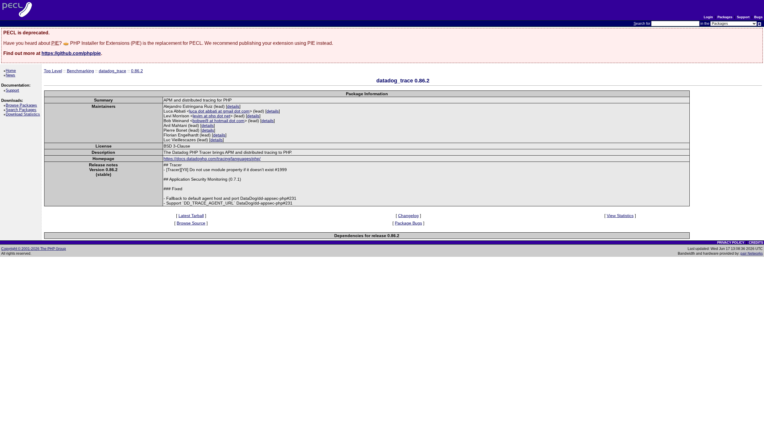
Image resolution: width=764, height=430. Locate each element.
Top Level (53, 70)
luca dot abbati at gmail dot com (219, 111)
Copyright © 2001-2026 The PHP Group (33, 249)
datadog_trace (112, 70)
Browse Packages (22, 105)
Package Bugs (408, 223)
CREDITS (756, 242)
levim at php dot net (211, 115)
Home (11, 70)
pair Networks (751, 253)
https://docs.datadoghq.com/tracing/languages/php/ (212, 158)
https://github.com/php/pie (71, 53)
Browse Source (191, 223)
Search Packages (22, 110)
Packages (724, 17)
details (233, 106)
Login (708, 17)
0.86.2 (137, 70)
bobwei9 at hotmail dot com (218, 120)
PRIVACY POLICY (730, 242)
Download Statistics (23, 114)
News (11, 75)
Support (743, 17)
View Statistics (620, 215)
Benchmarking (80, 70)
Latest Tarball (191, 215)
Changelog (408, 215)
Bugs (758, 17)
